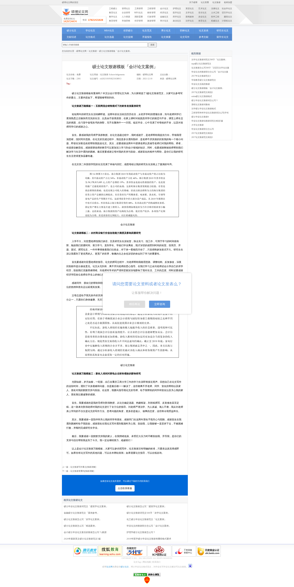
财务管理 (151, 12)
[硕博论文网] (75, 17)
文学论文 (190, 12)
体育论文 (202, 21)
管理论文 (126, 8)
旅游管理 (151, 21)
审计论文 (164, 21)
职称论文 (185, 30)
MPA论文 (138, 12)
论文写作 (185, 37)
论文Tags (137, 562)
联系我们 (156, 562)
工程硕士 (113, 8)
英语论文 (190, 8)
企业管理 (126, 12)
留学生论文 (222, 37)
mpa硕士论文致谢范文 (201, 63)
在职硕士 (128, 30)
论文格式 (90, 37)
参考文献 (203, 37)
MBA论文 (109, 30)
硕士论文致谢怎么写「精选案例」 (80, 526)
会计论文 (164, 8)
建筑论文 (228, 16)
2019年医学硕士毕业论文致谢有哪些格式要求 (149, 538)
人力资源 (126, 16)
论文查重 (205, 2)
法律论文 (215, 8)
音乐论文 (202, 12)
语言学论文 (227, 12)
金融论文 (164, 16)
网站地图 (147, 562)
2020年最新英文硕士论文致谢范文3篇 (82, 538)
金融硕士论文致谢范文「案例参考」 (81, 513)
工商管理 (139, 8)
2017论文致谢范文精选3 (202, 137)
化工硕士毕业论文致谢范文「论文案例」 (146, 519)
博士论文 (166, 30)
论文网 (109, 567)
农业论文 (202, 16)
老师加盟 (228, 2)
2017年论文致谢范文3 (201, 76)
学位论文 (90, 30)
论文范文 (147, 30)
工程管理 (151, 8)
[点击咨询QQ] (84, 20)
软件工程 (215, 16)
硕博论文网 (81, 51)
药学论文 (177, 16)
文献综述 (71, 37)
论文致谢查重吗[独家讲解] (82, 471)
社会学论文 (227, 8)
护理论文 (177, 8)
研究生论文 (222, 30)
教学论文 (113, 16)
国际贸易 (139, 16)
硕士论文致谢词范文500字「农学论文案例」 (148, 513)
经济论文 (164, 12)
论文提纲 (128, 37)
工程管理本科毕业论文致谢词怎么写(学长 (210, 113)
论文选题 (109, 37)
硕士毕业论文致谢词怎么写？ (204, 100)
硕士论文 (71, 30)
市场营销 (126, 21)
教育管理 (113, 21)
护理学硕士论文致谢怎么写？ (141, 532)
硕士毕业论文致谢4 (200, 117)
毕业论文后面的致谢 (200, 84)
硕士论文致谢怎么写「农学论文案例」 (82, 519)
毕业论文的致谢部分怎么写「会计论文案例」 (149, 526)
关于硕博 (193, 2)
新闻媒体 (190, 16)
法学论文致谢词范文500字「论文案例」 (209, 59)
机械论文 (215, 21)
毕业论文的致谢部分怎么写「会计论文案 (209, 72)
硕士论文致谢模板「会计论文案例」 (207, 88)
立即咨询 (159, 304)
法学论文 (190, 21)
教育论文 (113, 12)
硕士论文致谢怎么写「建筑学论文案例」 (146, 506)
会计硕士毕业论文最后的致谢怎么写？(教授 (85, 532)
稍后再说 (134, 304)
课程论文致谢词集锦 (200, 104)
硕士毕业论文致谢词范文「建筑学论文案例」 (86, 506)
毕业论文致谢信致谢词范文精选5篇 (207, 121)
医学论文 (177, 12)
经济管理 (139, 21)
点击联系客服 (125, 488)
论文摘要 (166, 37)
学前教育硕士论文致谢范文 (203, 80)
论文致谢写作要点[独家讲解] (83, 467)
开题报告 (147, 37)
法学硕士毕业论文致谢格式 (203, 108)
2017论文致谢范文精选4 (202, 133)
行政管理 (151, 16)
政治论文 (177, 21)
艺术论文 (202, 8)
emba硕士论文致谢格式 (201, 96)
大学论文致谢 (197, 125)
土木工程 (215, 12)
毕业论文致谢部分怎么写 (202, 129)
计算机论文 (227, 21)
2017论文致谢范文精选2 (202, 92)
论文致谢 (216, 2)
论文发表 (203, 30)
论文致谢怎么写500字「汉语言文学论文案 (210, 68)
